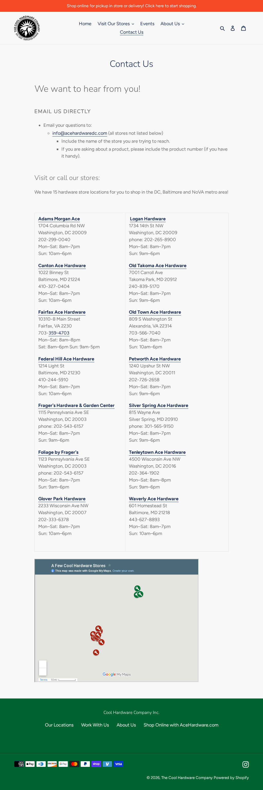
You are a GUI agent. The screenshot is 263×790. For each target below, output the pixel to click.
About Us (126, 725)
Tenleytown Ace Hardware (157, 452)
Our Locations (59, 725)
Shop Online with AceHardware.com (181, 725)
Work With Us (95, 725)
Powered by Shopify (231, 777)
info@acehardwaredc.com (79, 133)
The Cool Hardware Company (187, 777)
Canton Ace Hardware (62, 265)
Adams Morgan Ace (59, 219)
